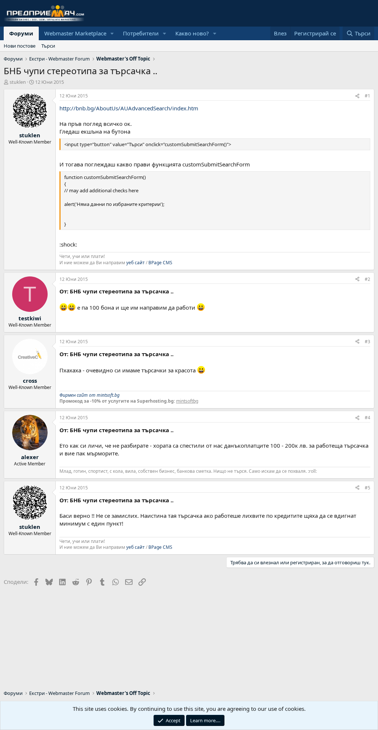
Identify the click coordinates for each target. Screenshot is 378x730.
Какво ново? (192, 33)
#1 (367, 96)
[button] (112, 33)
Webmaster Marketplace (75, 33)
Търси (48, 45)
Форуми (21, 33)
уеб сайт (135, 262)
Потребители (141, 33)
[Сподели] (357, 96)
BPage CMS (160, 262)
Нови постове (19, 45)
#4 (367, 417)
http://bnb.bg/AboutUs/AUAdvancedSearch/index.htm (128, 108)
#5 (367, 488)
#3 (367, 341)
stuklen (18, 82)
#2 (367, 279)
